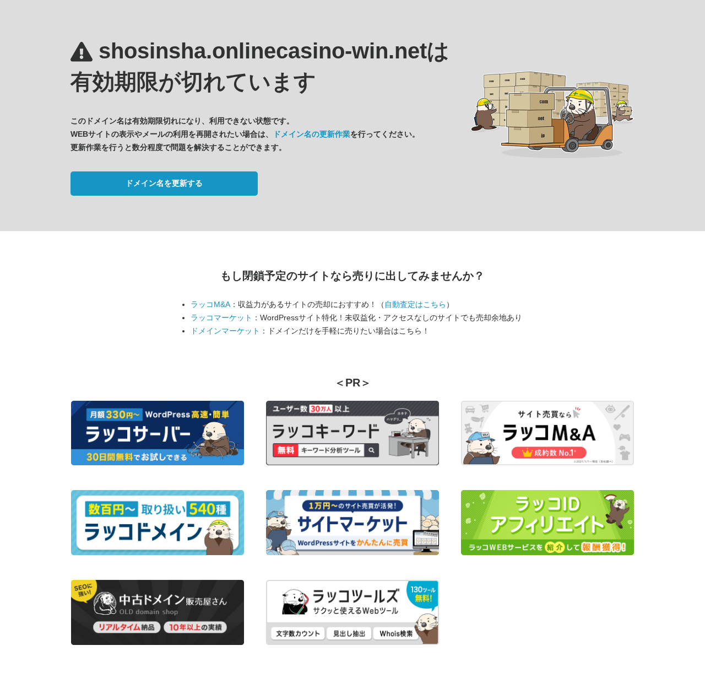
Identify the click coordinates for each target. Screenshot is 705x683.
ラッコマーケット (221, 317)
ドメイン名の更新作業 (311, 134)
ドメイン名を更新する (164, 183)
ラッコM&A (210, 304)
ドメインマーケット (225, 330)
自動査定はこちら (415, 304)
